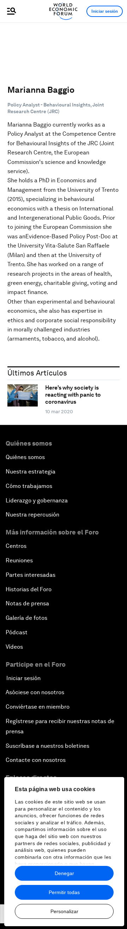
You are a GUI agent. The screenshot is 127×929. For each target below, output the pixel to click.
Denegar (64, 873)
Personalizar (64, 911)
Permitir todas (64, 892)
